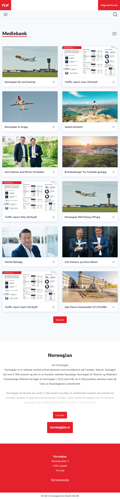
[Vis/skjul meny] (5, 14)
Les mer (60, 415)
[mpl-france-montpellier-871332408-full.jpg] (90, 286)
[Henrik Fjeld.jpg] (30, 241)
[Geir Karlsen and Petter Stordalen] (30, 151)
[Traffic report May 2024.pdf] (30, 196)
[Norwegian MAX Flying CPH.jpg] (90, 196)
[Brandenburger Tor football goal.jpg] (90, 151)
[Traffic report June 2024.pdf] (90, 61)
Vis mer (60, 319)
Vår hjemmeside (60, 479)
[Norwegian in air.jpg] (30, 106)
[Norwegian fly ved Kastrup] (30, 61)
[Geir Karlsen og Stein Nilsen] (90, 241)
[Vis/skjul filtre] (114, 33)
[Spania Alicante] (90, 106)
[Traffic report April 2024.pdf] (30, 286)
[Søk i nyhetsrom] (115, 14)
